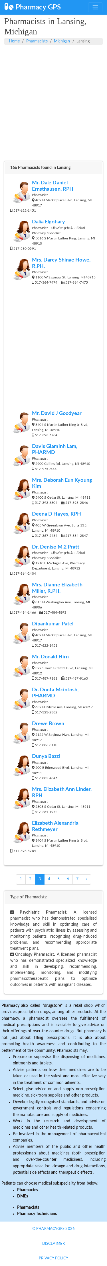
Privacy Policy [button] (53, 1258)
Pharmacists (37, 41)
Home (14, 41)
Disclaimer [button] (53, 1244)
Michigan (62, 41)
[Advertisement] (53, 106)
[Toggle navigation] (95, 7)
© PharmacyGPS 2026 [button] (53, 1229)
